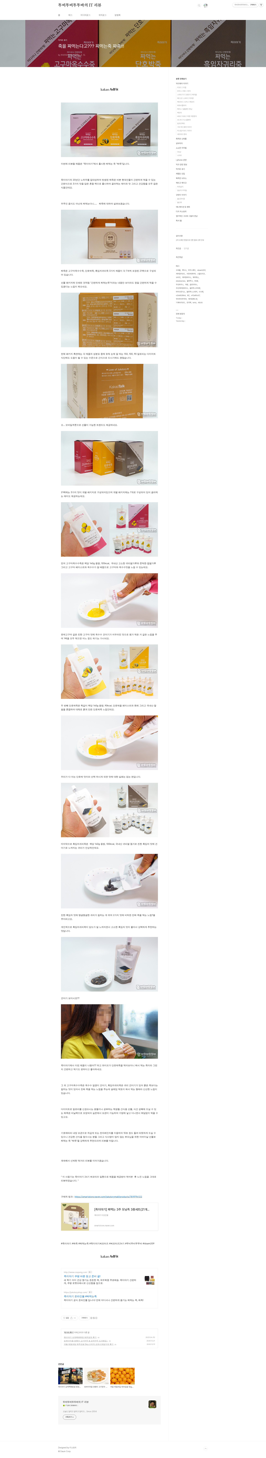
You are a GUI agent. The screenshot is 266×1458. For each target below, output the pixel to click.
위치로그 (102, 15)
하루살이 (180, 187)
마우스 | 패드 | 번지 (184, 91)
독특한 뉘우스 (181, 178)
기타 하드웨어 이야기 (184, 127)
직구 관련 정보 (181, 164)
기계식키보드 (180, 303)
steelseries (180, 281)
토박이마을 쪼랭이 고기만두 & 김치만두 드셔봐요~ (86, 1341)
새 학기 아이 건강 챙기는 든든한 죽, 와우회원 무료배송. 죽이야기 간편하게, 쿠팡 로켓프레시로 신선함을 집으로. (100, 1281)
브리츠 (178, 277)
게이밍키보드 (180, 274)
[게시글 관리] (75, 1318)
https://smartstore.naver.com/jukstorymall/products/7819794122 (108, 1196)
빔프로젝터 (181, 123)
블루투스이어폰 (195, 288)
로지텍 (189, 303)
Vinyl (179, 152)
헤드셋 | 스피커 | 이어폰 (185, 98)
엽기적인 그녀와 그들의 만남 (187, 216)
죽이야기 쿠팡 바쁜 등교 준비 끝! (82, 1276)
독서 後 (179, 221)
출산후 (179, 202)
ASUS (200, 303)
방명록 (118, 15)
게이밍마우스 (186, 277)
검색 (199, 5)
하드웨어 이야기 (182, 83)
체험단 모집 (180, 174)
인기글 (186, 248)
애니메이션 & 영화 (183, 207)
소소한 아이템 (181, 148)
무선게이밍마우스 (182, 288)
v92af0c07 (195, 295)
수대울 (178, 270)
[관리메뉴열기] (261, 5)
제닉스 (184, 270)
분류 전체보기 (181, 79)
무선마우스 (180, 285)
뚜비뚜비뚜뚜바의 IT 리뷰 (79, 5)
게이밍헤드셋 (192, 299)
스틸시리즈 (201, 274)
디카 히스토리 (181, 211)
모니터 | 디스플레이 (184, 120)
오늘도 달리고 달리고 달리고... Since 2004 (80, 1411)
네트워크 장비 (182, 134)
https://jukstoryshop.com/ (75, 1292)
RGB (196, 281)
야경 (186, 285)
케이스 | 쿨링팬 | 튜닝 (184, 109)
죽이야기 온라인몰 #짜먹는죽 (80, 1296)
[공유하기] (71, 1318)
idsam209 (201, 270)
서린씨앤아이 (191, 274)
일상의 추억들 (182, 190)
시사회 (201, 292)
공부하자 (179, 143)
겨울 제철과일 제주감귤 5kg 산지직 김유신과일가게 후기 (88, 1344)
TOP (205, 1449)
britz (194, 303)
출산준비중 (181, 199)
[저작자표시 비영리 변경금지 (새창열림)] (93, 1318)
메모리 (179, 113)
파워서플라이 (181, 105)
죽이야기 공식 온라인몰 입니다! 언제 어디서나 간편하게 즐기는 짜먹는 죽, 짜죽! (103, 1300)
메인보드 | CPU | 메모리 (185, 102)
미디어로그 (85, 15)
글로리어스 (193, 285)
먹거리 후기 (68, 1332)
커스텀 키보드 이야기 (184, 131)
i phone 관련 (181, 160)
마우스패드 (192, 270)
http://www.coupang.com (75, 1272)
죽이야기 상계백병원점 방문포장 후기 (80, 1337)
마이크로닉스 (180, 292)
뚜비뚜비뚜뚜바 (181, 299)
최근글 (178, 248)
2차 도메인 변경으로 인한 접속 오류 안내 (190, 240)
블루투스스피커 (192, 292)
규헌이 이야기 (181, 195)
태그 (70, 15)
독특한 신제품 (181, 139)
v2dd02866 (181, 295)
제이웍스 (196, 277)
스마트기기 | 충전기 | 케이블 (187, 95)
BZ (188, 295)
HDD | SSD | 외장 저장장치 (187, 116)
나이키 (179, 155)
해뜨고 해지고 (181, 183)
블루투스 (190, 281)
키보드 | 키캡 (181, 87)
